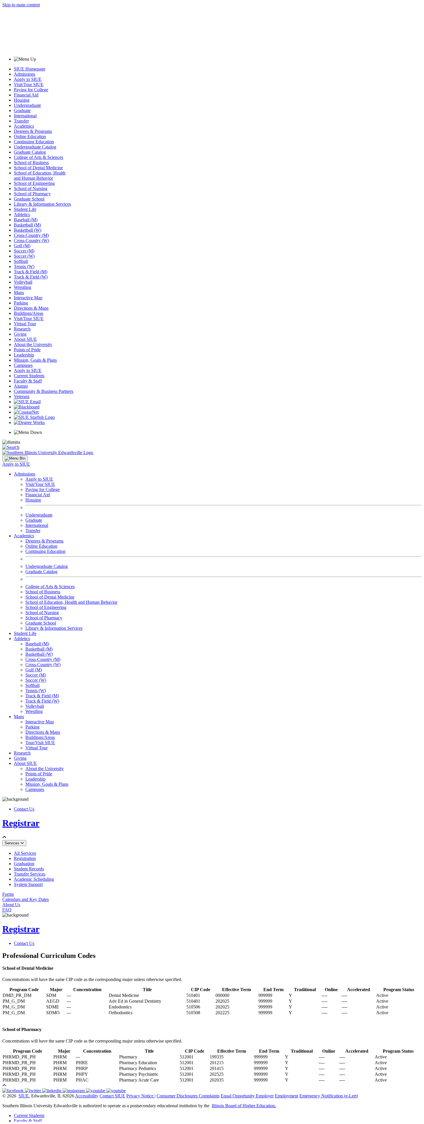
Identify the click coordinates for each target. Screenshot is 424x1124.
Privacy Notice (139, 1095)
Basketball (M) (27, 224)
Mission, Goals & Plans (35, 360)
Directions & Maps (31, 308)
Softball (21, 261)
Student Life (25, 209)
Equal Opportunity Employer (247, 1095)
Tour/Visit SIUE (40, 742)
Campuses (23, 365)
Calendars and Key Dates (25, 899)
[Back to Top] (4, 1085)
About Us (11, 904)
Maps (19, 292)
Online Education (30, 136)
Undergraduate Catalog (35, 146)
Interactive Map (28, 297)
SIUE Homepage (29, 68)
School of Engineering (34, 183)
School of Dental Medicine (38, 167)
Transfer (21, 120)
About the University (33, 344)
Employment (286, 1095)
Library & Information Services (42, 204)
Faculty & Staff (28, 380)
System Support (28, 884)
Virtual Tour (25, 323)
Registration (25, 858)
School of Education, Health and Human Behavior (39, 175)
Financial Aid (26, 94)
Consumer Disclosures (177, 1095)
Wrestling (22, 287)
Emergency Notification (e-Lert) (328, 1095)
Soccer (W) (24, 256)
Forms (8, 894)
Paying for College (31, 89)
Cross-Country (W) (31, 240)
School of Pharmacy (32, 193)
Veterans (21, 396)
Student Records (29, 868)
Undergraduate (27, 105)
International (25, 115)
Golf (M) (22, 245)
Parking (21, 302)
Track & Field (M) (30, 271)
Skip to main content (21, 4)
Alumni (21, 386)
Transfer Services (29, 874)
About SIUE (25, 339)
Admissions (24, 74)
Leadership (24, 354)
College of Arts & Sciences (38, 157)
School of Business (31, 162)
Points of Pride (27, 349)
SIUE (23, 1095)
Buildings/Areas (28, 313)
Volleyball (23, 282)
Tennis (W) (24, 266)
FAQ (7, 909)
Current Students (29, 375)
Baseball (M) (25, 219)
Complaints (209, 1095)
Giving (20, 334)
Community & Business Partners (43, 391)
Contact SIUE (112, 1095)
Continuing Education (34, 141)
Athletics (22, 214)
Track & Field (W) (31, 276)
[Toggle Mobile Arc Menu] (15, 458)
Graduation (24, 863)
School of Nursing (30, 188)
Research (22, 328)
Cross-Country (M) (31, 235)
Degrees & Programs (33, 131)
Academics (24, 126)
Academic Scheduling (34, 879)
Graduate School (29, 198)
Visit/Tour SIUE (29, 84)
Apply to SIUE (28, 79)
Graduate (22, 110)
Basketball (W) (27, 230)
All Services (25, 853)
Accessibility (86, 1095)
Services (12, 843)
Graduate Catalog (30, 152)
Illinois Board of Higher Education (243, 1105)
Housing (21, 100)
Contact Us (24, 809)
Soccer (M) (24, 250)
